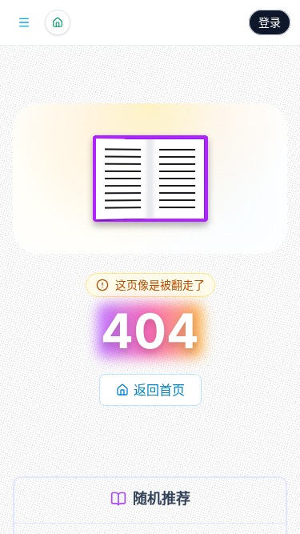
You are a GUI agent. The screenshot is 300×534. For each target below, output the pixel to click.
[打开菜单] (24, 22)
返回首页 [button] (159, 390)
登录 (269, 22)
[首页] (57, 22)
